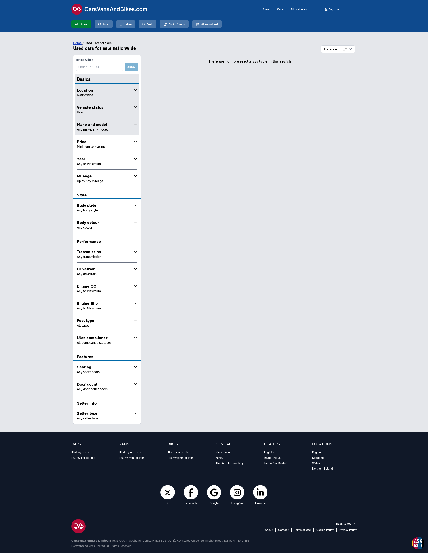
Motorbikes (299, 9)
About (269, 529)
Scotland (318, 458)
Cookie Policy (325, 529)
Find (106, 24)
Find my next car (82, 452)
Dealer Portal (272, 458)
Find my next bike (179, 452)
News (219, 458)
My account (223, 452)
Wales (316, 463)
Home (77, 43)
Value (127, 24)
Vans (280, 9)
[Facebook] (190, 492)
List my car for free (83, 458)
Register (269, 452)
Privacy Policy (348, 529)
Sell (150, 24)
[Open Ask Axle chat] (418, 543)
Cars (266, 9)
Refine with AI (85, 59)
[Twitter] (167, 492)
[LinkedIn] (260, 492)
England (317, 452)
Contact (283, 529)
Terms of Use (302, 529)
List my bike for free (180, 458)
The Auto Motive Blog (230, 463)
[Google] (214, 492)
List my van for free (131, 458)
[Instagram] (237, 492)
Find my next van (130, 452)
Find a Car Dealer (275, 463)
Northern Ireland (322, 468)
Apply (131, 67)
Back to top (344, 524)
